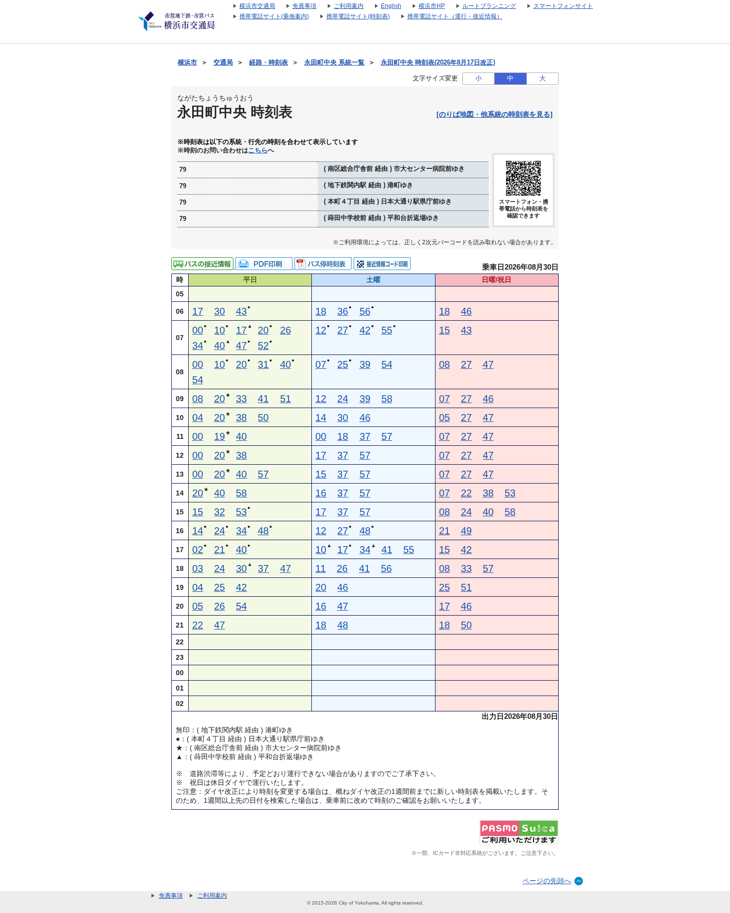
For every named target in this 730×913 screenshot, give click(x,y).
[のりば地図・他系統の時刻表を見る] (495, 114)
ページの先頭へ (546, 881)
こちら (258, 150)
